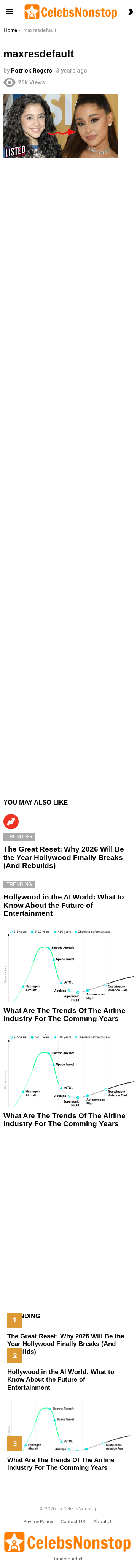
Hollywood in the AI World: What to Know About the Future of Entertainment (63, 905)
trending (19, 836)
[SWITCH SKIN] (130, 12)
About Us (103, 1521)
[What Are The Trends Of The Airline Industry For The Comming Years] (68, 965)
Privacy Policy (38, 1521)
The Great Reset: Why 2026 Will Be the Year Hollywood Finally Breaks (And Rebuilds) (63, 857)
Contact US (73, 1521)
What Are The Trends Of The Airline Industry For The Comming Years (64, 1014)
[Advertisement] (68, 474)
